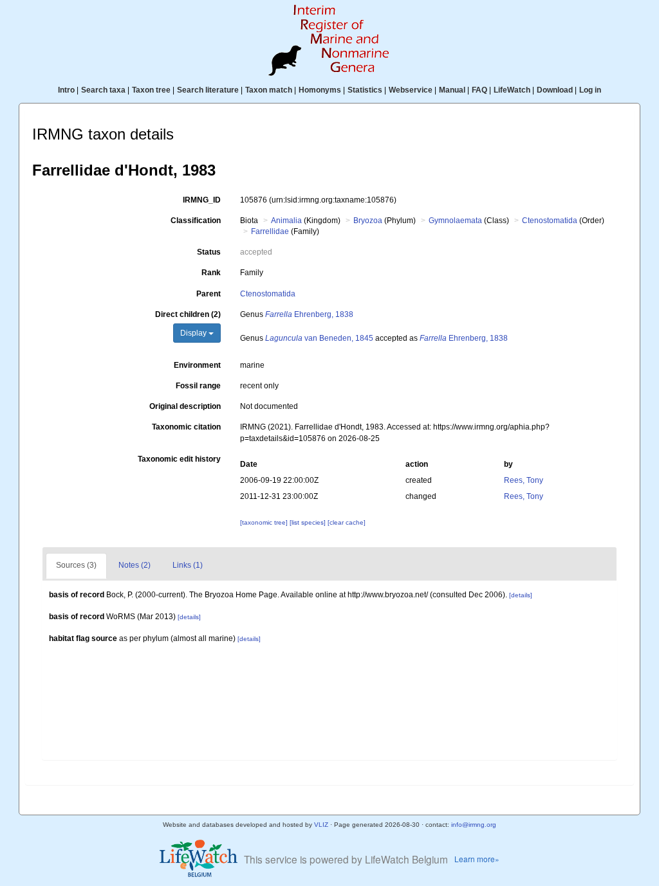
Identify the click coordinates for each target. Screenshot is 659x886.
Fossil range (198, 385)
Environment (197, 365)
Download (555, 90)
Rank (211, 272)
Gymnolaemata (455, 220)
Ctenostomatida (549, 220)
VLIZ (321, 824)
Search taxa (103, 90)
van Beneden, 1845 (319, 338)
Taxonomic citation (186, 426)
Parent (208, 293)
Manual (452, 90)
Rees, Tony (523, 480)
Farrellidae (270, 231)
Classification (196, 220)
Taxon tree (151, 90)
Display (194, 333)
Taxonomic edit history (179, 459)
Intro (66, 90)
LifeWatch (512, 90)
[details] (520, 595)
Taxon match (268, 90)
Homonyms (320, 90)
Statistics (365, 90)
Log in (590, 90)
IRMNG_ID (202, 199)
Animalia (286, 220)
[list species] (309, 522)
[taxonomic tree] (265, 522)
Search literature (208, 90)
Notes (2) (134, 565)
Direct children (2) (188, 314)
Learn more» (476, 858)
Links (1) (187, 565)
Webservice (410, 90)
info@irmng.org (473, 824)
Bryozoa (367, 220)
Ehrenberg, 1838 (309, 314)
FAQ (479, 90)
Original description (185, 406)
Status (209, 252)
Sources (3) (76, 565)
